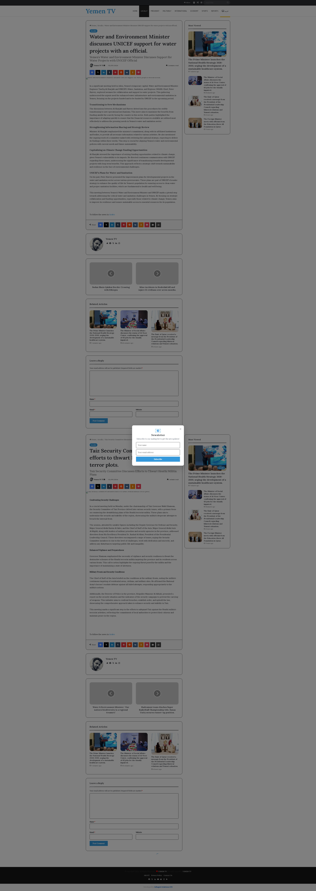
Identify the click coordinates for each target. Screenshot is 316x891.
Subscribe (158, 459)
